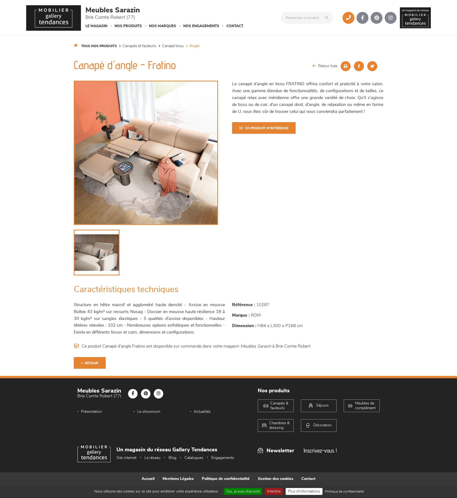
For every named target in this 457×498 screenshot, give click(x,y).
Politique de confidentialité (226, 479)
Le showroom (148, 411)
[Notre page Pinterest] (376, 18)
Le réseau (152, 458)
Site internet (126, 458)
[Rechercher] (328, 18)
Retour (91, 363)
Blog (172, 458)
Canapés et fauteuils (139, 46)
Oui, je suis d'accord (243, 491)
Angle (194, 46)
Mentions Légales (178, 479)
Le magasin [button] (96, 26)
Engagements (222, 458)
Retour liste (327, 66)
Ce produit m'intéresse (266, 128)
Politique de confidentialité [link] (344, 491)
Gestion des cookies (275, 479)
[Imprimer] (346, 66)
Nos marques (162, 26)
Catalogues (193, 458)
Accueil (148, 479)
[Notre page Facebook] (362, 18)
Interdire (274, 491)
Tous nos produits (99, 46)
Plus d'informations (304, 491)
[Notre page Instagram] (391, 18)
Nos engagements (201, 26)
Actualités (202, 411)
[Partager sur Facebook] (359, 66)
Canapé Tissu (173, 46)
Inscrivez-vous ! (320, 450)
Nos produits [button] (128, 26)
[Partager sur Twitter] (372, 66)
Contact (234, 26)
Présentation (91, 411)
